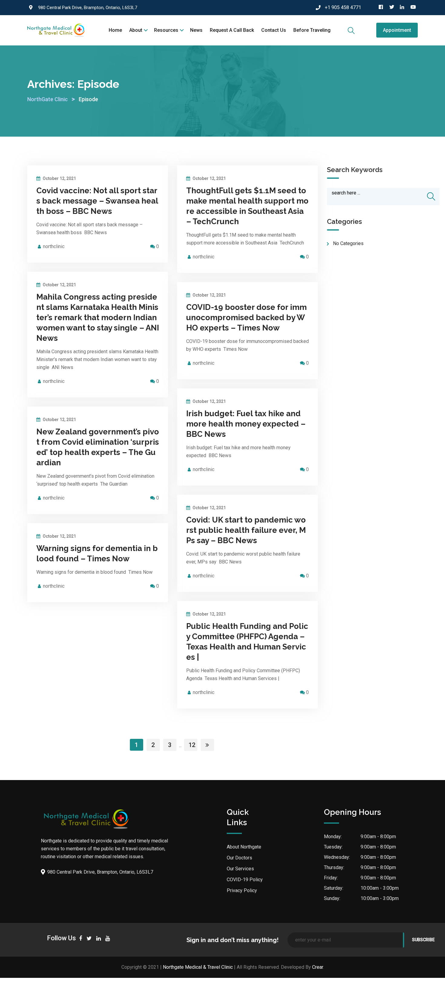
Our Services (240, 869)
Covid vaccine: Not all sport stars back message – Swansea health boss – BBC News (97, 201)
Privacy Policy (242, 890)
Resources (166, 30)
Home (115, 30)
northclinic (53, 246)
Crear (317, 967)
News (196, 30)
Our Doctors (239, 858)
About (135, 30)
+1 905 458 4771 (343, 7)
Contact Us (273, 30)
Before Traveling (312, 30)
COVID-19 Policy (245, 879)
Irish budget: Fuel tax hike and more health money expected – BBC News (245, 424)
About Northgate (244, 847)
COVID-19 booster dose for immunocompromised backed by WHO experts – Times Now (246, 317)
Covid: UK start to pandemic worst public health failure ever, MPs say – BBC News (246, 530)
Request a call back (232, 30)
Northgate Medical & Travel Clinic (198, 967)
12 (192, 745)
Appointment (397, 30)
